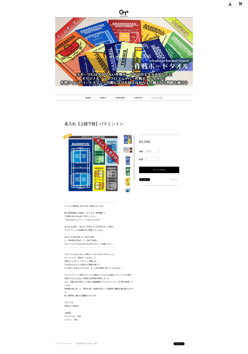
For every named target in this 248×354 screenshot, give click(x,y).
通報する (174, 180)
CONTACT (138, 98)
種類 (141, 151)
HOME (88, 98)
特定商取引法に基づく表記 (87, 344)
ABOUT (103, 98)
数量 (141, 159)
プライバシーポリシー (63, 344)
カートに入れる (159, 170)
